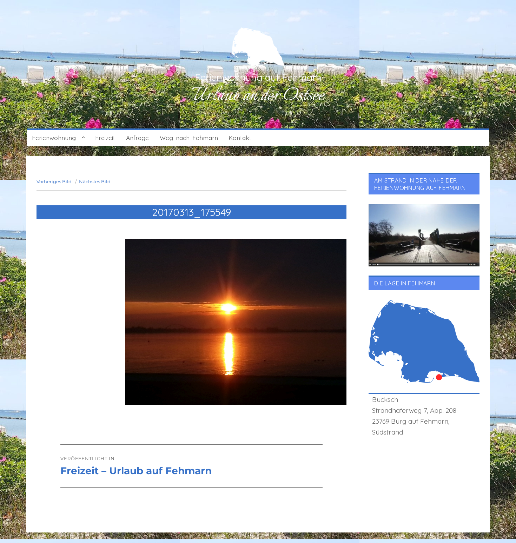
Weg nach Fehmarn (189, 137)
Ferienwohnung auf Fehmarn (258, 77)
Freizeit (105, 137)
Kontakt (240, 137)
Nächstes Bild (95, 181)
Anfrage (137, 137)
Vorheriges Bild (54, 181)
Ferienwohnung (54, 137)
